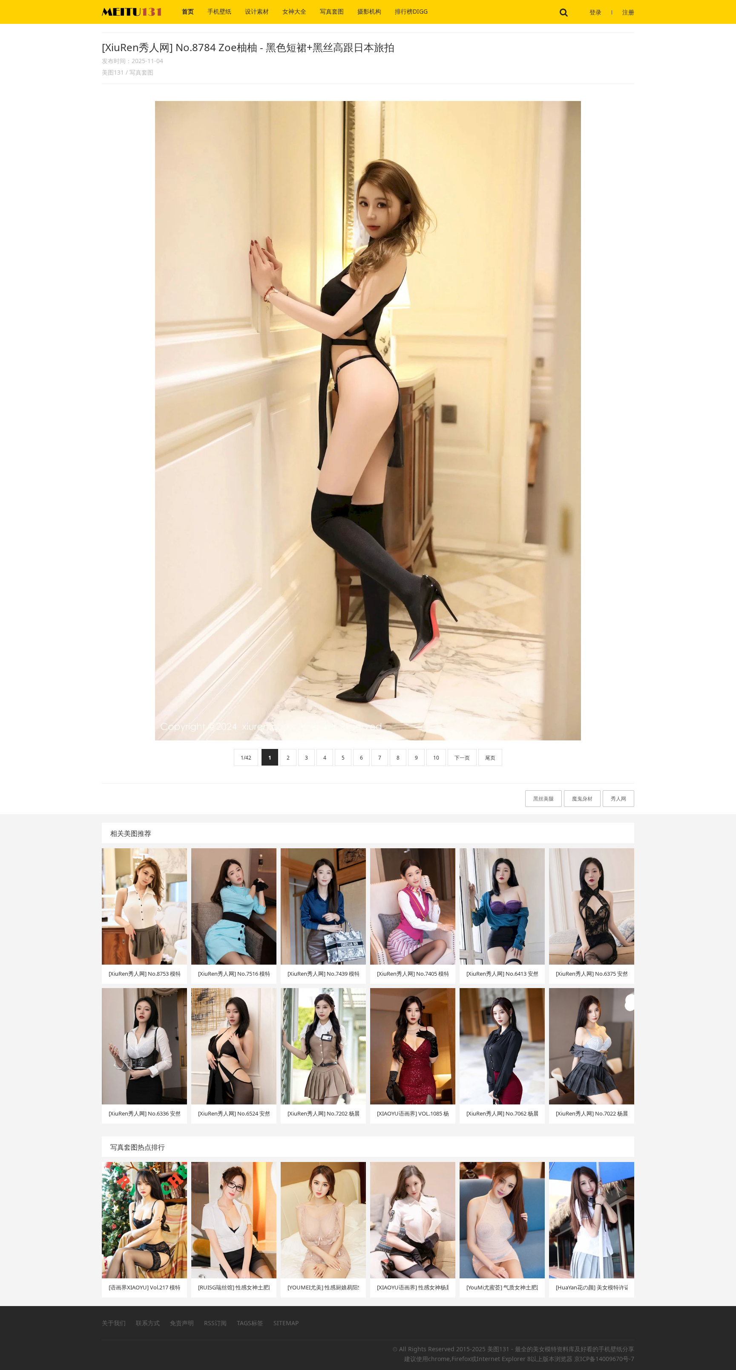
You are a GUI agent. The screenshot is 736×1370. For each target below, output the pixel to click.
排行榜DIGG (411, 11)
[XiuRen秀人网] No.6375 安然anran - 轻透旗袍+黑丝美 (591, 973)
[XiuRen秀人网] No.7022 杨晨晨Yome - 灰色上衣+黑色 (591, 1113)
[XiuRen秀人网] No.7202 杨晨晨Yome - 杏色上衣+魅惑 (323, 1113)
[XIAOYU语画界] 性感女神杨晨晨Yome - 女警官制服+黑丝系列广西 (412, 1287)
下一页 (462, 757)
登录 (595, 12)
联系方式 (148, 1323)
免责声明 (182, 1323)
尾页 (490, 757)
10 (436, 757)
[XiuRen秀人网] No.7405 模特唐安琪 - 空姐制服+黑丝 (412, 973)
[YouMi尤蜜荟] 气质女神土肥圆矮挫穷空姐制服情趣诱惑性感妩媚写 (502, 1287)
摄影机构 (369, 11)
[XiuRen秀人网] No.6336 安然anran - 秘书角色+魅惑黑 (144, 1113)
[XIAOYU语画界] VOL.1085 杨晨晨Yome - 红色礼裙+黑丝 (412, 1113)
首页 (188, 11)
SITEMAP (286, 1323)
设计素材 (257, 11)
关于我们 (114, 1323)
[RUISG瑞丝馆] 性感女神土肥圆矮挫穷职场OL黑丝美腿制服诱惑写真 (234, 1287)
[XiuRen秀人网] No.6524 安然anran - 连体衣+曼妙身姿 (234, 1113)
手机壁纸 (219, 11)
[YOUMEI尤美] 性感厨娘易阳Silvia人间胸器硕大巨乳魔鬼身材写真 (323, 1287)
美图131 (113, 72)
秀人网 (618, 798)
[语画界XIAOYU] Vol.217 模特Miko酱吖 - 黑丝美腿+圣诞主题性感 (144, 1287)
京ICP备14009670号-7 (604, 1359)
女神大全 (294, 11)
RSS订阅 (215, 1323)
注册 (628, 12)
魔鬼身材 (582, 798)
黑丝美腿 (543, 798)
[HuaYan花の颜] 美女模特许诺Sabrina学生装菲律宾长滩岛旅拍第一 (591, 1287)
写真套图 (332, 11)
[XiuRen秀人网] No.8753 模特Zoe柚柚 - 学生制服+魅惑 (144, 973)
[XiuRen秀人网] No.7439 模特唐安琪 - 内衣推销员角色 (323, 973)
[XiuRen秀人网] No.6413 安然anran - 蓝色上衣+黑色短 (502, 973)
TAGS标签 (250, 1323)
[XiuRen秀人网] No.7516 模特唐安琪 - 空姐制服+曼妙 (234, 973)
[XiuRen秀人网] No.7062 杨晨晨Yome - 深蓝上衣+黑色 (502, 1113)
